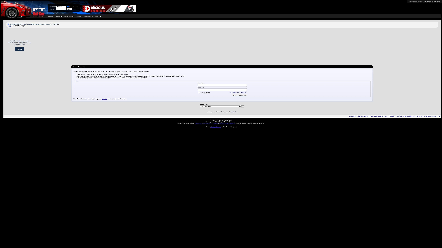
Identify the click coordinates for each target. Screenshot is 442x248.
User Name (52, 6)
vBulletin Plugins (215, 127)
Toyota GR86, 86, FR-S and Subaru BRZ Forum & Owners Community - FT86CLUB (34, 24)
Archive (399, 116)
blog (425, 2)
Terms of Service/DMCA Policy (426, 116)
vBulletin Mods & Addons (227, 123)
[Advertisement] (235, 46)
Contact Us (352, 116)
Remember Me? (74, 7)
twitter (429, 2)
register (104, 99)
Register (51, 16)
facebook (437, 2)
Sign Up (19, 49)
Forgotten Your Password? (238, 92)
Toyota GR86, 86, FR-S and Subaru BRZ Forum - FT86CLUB (376, 116)
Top (439, 116)
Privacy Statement (409, 116)
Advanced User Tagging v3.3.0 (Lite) (207, 123)
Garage (58, 16)
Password (52, 9)
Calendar (78, 16)
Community (68, 16)
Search (97, 16)
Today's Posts (88, 16)
